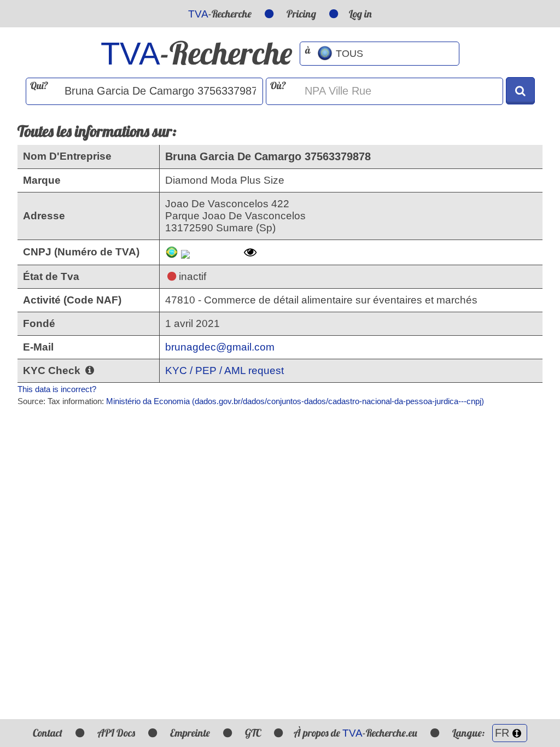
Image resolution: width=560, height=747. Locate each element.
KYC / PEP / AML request (224, 370)
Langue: (469, 732)
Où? (278, 85)
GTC (253, 732)
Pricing (301, 13)
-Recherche (220, 13)
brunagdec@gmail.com (220, 347)
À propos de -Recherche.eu (355, 732)
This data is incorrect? (57, 389)
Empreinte (190, 732)
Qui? (39, 85)
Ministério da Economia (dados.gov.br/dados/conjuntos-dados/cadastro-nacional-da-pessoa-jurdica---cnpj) (295, 401)
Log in (360, 13)
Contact (47, 732)
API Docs (116, 732)
